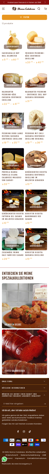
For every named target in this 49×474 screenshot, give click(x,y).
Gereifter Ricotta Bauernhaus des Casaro (34, 216)
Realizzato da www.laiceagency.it (17, 464)
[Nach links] (4, 2)
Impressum (20, 458)
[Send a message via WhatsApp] (4, 459)
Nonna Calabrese (17, 452)
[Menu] (3, 9)
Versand (8, 458)
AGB (44, 455)
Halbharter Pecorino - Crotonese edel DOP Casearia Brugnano (36, 94)
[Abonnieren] (45, 404)
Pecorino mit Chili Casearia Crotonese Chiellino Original (35, 136)
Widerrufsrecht (11, 455)
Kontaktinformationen (36, 458)
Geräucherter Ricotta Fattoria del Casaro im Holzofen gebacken (13, 216)
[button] (38, 9)
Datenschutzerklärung (30, 455)
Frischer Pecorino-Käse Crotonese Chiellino (35, 56)
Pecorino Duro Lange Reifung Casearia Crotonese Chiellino (12, 136)
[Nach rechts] (45, 2)
